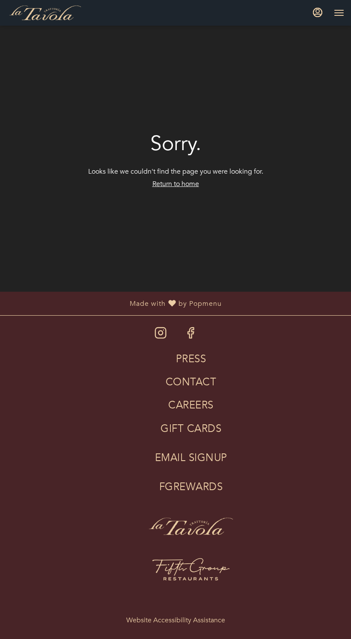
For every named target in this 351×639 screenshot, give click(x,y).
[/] (191, 520)
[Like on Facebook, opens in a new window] (190, 335)
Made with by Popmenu (114, 303)
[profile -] (317, 12)
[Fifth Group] (190, 563)
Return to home (175, 184)
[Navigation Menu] (339, 13)
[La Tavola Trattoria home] (45, 13)
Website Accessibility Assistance (175, 620)
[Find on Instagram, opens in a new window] (160, 335)
